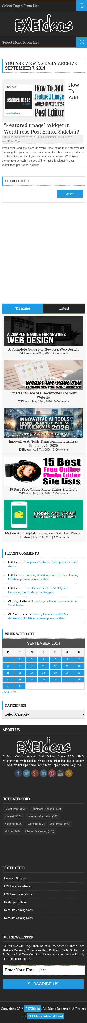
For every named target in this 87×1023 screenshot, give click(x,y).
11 (43, 666)
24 (31, 679)
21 (79, 672)
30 (20, 686)
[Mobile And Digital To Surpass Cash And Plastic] (43, 528)
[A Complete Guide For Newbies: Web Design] (43, 344)
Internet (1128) (13, 816)
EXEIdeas (7, 137)
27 (67, 679)
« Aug (5, 692)
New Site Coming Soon (18, 910)
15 (8, 672)
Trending (22, 308)
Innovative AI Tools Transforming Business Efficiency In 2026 (43, 443)
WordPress (64, 137)
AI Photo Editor (17, 614)
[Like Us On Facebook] (18, 778)
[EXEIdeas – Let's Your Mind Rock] (43, 32)
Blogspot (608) (13, 823)
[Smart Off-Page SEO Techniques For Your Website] (43, 388)
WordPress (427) (60, 823)
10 (31, 666)
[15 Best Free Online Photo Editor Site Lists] (43, 485)
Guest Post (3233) (16, 808)
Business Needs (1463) (46, 808)
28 (79, 679)
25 (43, 679)
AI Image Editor (17, 601)
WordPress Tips (11, 141)
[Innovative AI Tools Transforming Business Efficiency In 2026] (43, 436)
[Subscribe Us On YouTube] (60, 778)
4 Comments (61, 537)
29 (8, 686)
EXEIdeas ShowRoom (17, 886)
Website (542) (36, 823)
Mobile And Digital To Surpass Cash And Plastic (43, 533)
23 (20, 679)
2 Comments (61, 353)
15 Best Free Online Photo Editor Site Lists (43, 489)
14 (79, 666)
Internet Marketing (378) (39, 831)
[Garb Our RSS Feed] (69, 778)
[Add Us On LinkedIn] (43, 778)
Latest (64, 308)
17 (31, 672)
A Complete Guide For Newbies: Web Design (43, 349)
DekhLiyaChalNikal (15, 902)
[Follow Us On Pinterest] (52, 778)
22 (8, 679)
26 (55, 679)
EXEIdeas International (18, 894)
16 (20, 672)
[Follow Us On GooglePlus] (35, 778)
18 (43, 672)
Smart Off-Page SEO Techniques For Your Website (43, 395)
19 (55, 672)
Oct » (14, 692)
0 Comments (48, 137)
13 (67, 666)
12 (55, 666)
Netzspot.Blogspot (15, 878)
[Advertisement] (43, 253)
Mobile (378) (12, 831)
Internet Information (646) (42, 816)
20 (67, 672)
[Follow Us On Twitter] (26, 778)
